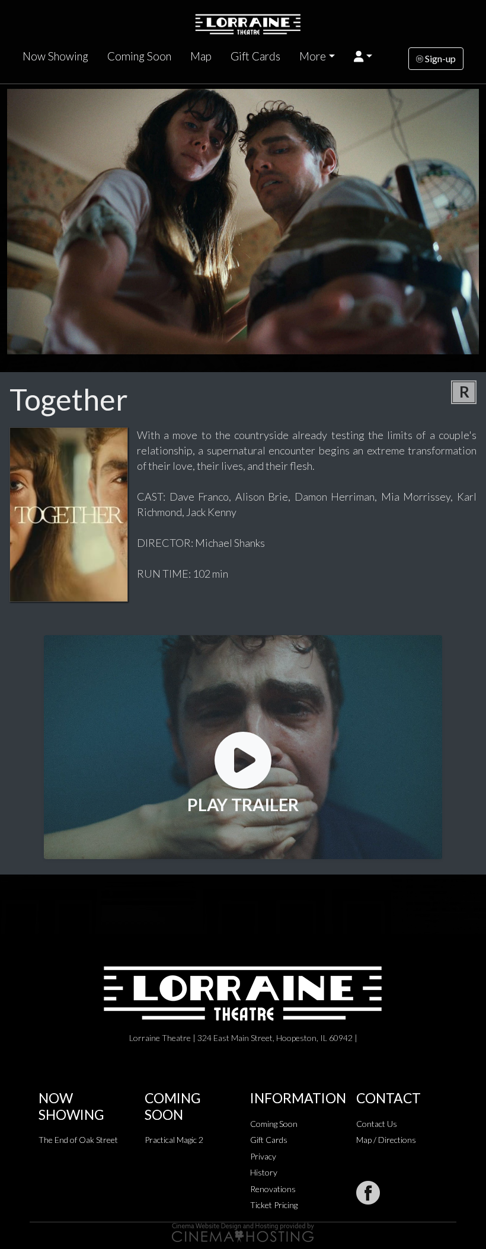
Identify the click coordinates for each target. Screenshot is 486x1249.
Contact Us (376, 1124)
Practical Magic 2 (174, 1140)
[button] (363, 56)
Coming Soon (139, 56)
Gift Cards (255, 56)
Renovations (273, 1189)
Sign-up (439, 58)
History (263, 1172)
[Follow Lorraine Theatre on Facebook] (368, 1193)
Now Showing (55, 56)
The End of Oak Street (78, 1140)
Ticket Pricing (274, 1205)
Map (201, 56)
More (312, 56)
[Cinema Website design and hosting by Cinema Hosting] (243, 1231)
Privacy (263, 1156)
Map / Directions (386, 1140)
